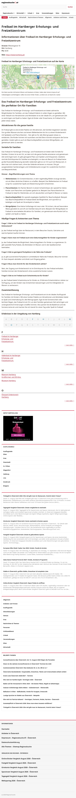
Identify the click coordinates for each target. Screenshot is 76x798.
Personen (6, 627)
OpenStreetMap (63, 88)
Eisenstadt (6, 462)
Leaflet (55, 88)
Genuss (5, 616)
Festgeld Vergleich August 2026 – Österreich (19, 763)
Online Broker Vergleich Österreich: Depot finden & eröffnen (24, 583)
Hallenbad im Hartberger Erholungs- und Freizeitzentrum (11, 358)
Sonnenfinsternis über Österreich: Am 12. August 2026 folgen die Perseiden (29, 660)
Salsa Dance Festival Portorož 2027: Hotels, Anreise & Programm (25, 560)
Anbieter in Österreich (10, 733)
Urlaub (30, 13)
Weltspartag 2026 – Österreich (13, 781)
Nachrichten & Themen (35, 17)
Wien (57, 13)
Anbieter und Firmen (60, 17)
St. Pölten (6, 466)
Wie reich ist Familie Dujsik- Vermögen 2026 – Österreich (22, 680)
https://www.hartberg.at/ (15, 55)
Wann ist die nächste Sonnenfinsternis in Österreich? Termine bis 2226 (27, 664)
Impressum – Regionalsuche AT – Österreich (19, 738)
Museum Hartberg (9, 381)
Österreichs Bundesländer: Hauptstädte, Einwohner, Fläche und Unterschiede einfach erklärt (34, 672)
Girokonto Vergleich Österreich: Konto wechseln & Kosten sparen (25, 521)
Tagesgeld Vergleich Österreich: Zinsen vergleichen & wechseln (24, 508)
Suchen (70, 7)
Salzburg (6, 474)
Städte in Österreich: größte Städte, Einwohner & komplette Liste (25, 571)
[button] (38, 77)
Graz (37, 13)
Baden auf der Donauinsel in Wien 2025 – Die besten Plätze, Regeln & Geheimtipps (31, 684)
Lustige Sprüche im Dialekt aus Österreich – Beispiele (21, 695)
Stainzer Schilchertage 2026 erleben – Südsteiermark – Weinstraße (25, 688)
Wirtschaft (20, 13)
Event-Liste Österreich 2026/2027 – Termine (18, 676)
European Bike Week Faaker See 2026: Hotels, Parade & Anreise (25, 548)
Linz (4, 478)
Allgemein (48, 17)
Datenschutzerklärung (11, 742)
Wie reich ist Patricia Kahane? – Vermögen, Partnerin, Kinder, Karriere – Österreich (31, 699)
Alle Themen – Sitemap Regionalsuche (17, 747)
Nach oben (69, 345)
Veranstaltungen (47, 13)
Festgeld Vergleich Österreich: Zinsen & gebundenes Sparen (23, 535)
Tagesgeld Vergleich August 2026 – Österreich (19, 776)
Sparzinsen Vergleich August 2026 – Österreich (20, 772)
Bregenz (6, 486)
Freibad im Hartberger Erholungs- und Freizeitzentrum (10, 338)
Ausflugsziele (13, 17)
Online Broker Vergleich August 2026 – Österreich (21, 759)
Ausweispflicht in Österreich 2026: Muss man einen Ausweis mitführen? (27, 703)
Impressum (66, 13)
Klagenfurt (6, 470)
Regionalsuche (8, 13)
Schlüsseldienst (8, 631)
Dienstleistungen (9, 612)
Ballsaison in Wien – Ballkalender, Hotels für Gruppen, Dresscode (25, 692)
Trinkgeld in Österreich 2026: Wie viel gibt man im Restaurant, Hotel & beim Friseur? (32, 496)
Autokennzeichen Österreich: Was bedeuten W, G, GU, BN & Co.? (25, 668)
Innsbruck (6, 482)
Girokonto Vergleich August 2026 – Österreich (19, 767)
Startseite (5, 729)
